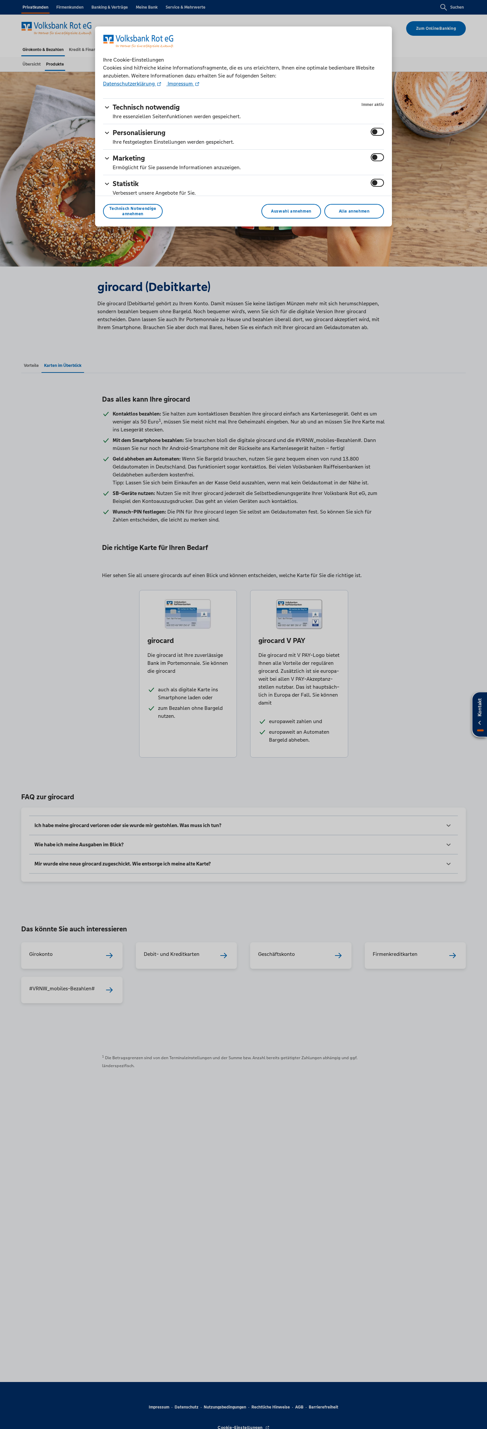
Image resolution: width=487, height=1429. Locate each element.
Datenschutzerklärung (129, 83)
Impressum (180, 83)
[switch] (377, 132)
